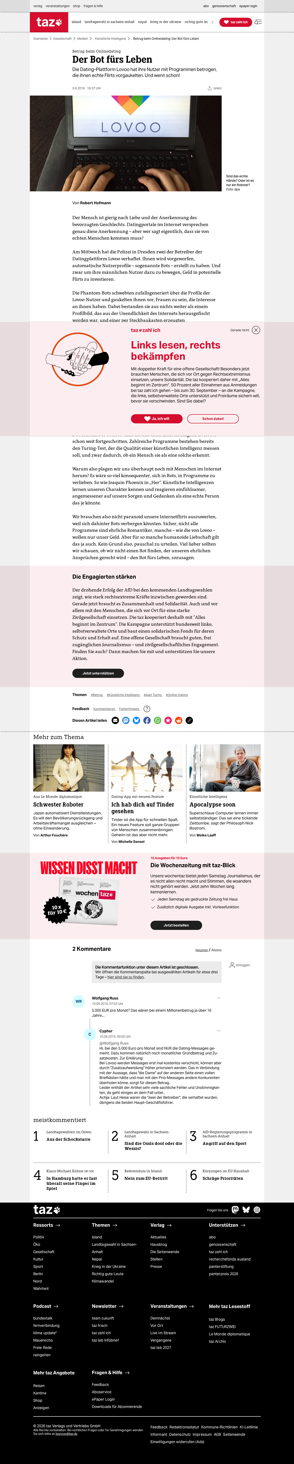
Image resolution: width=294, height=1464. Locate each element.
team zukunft (103, 1318)
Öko (36, 1244)
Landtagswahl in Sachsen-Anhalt (114, 1248)
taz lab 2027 (160, 1347)
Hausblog (158, 1244)
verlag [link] (37, 6)
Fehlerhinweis (129, 709)
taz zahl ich (218, 1251)
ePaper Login (103, 1399)
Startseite (40, 38)
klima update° (45, 1333)
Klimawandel (103, 1281)
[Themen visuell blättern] (212, 22)
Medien (82, 38)
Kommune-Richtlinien (220, 1427)
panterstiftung (221, 1266)
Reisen (39, 1385)
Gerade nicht (239, 330)
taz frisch (99, 1325)
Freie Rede (42, 1347)
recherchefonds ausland (230, 1259)
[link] (77, 22)
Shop (37, 1400)
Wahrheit (41, 1288)
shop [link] (76, 6)
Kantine (39, 1393)
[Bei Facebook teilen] (147, 720)
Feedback (100, 1384)
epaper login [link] (248, 6)
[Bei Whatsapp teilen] (157, 720)
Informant (159, 1434)
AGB (218, 1434)
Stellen (156, 1259)
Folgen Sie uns (217, 1210)
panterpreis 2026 (223, 1273)
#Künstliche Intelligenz (123, 695)
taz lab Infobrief (105, 1340)
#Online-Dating (177, 695)
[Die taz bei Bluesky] (246, 1212)
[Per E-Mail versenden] (115, 720)
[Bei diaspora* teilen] (168, 720)
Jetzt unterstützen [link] (98, 673)
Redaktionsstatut (185, 1427)
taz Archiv (217, 1341)
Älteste (216, 950)
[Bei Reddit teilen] (178, 720)
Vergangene (160, 1340)
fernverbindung (46, 1325)
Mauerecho (43, 1340)
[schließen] (256, 330)
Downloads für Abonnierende (117, 1406)
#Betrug (97, 695)
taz (47, 1210)
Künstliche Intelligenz (110, 38)
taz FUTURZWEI (222, 1326)
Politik (38, 1237)
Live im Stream (163, 1333)
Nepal (97, 1259)
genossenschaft (222, 1244)
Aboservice (101, 1392)
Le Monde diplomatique (229, 1334)
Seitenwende (234, 1434)
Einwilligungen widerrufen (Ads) (177, 1441)
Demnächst (160, 1318)
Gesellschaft (62, 38)
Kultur (38, 1259)
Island (97, 1237)
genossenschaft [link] (224, 6)
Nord (37, 1281)
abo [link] (206, 6)
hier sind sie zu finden (125, 977)
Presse (156, 1266)
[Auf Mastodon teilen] (126, 720)
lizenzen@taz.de (66, 1434)
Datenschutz (180, 1434)
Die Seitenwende (164, 1251)
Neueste (201, 950)
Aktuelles (158, 1237)
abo (212, 1237)
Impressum (203, 1434)
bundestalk (42, 1318)
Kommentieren (104, 709)
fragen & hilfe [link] (93, 6)
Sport (38, 1266)
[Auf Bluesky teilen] (136, 720)
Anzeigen (41, 1407)
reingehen (42, 1355)
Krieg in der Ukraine (109, 1266)
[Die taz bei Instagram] (257, 1212)
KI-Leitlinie (249, 1427)
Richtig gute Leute (108, 1273)
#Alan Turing (153, 695)
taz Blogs (217, 1319)
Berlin (38, 1273)
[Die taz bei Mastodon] (235, 1212)
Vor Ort (156, 1325)
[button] (258, 22)
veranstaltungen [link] (58, 6)
